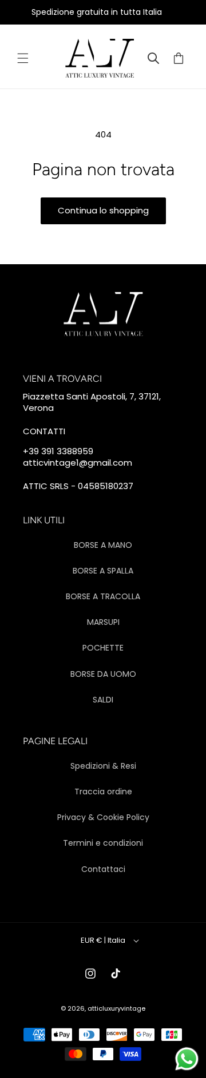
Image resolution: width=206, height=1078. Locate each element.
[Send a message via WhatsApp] (186, 1058)
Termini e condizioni (103, 843)
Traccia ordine (103, 791)
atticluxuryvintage (116, 1008)
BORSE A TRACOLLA (103, 596)
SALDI (103, 699)
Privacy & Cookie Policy (103, 817)
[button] (22, 58)
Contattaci (103, 869)
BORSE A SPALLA (103, 570)
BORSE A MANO (103, 545)
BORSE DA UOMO (103, 674)
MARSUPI (103, 622)
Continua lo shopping (103, 210)
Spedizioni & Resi (103, 766)
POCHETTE (103, 647)
